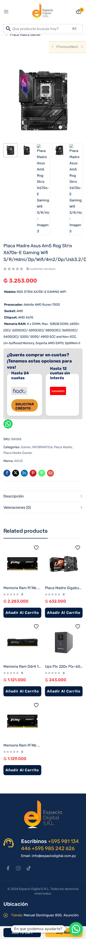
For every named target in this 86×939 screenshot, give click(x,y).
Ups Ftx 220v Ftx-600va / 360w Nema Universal (64, 666)
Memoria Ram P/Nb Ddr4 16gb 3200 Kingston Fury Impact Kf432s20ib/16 (22, 745)
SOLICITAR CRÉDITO (24, 406)
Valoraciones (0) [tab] (17, 507)
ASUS (18, 461)
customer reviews (41, 269)
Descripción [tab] (13, 496)
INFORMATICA (42, 447)
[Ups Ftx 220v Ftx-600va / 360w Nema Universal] (64, 643)
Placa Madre (63, 447)
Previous (63, 47)
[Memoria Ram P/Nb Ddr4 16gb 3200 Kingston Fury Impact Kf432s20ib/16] (22, 721)
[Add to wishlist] (37, 549)
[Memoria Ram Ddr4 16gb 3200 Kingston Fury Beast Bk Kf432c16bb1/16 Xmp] (22, 643)
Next (74, 47)
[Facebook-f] (8, 868)
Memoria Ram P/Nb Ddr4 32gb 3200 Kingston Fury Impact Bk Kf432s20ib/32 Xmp (22, 588)
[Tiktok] (28, 868)
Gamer (26, 447)
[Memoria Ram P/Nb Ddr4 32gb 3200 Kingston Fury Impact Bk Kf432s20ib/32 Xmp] (22, 564)
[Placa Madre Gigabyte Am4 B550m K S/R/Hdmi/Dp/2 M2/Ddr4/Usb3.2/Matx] (64, 564)
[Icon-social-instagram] (18, 868)
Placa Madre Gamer (25, 35)
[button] (76, 929)
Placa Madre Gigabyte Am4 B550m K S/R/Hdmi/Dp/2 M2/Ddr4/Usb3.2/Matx (64, 588)
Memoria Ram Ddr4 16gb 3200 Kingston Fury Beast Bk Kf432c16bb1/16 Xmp (22, 666)
